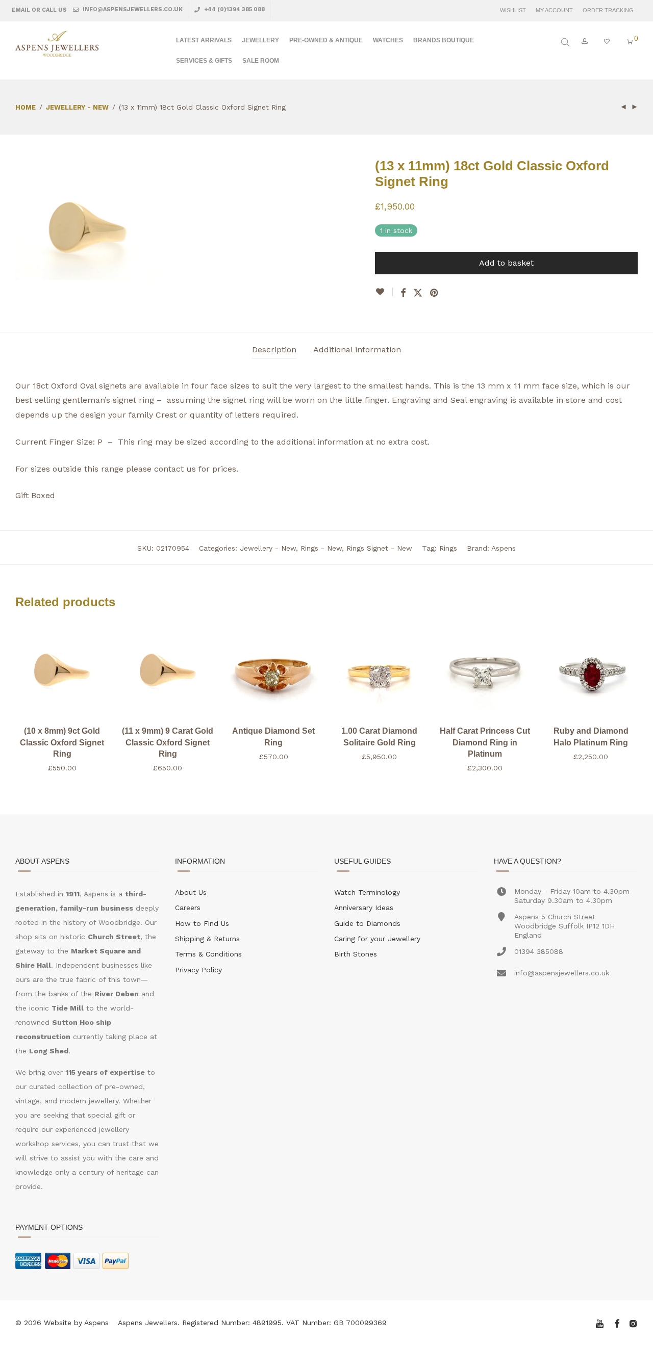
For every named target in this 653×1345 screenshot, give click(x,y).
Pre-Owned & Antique (326, 40)
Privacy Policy (198, 970)
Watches (388, 40)
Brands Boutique (443, 40)
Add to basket (506, 263)
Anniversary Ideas (363, 907)
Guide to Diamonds (367, 923)
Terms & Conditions (208, 954)
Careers (187, 907)
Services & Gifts (204, 60)
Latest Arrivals (204, 40)
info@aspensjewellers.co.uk (132, 9)
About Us (191, 892)
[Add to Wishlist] (384, 292)
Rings (448, 548)
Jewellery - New (77, 107)
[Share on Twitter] (417, 293)
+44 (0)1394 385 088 (234, 9)
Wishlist (513, 10)
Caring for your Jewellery (377, 939)
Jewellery (260, 40)
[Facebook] (616, 1322)
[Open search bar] (566, 42)
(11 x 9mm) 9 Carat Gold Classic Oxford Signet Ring (167, 742)
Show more (62, 768)
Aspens (503, 548)
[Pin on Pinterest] (434, 293)
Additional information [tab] (357, 349)
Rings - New (321, 548)
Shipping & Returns (207, 939)
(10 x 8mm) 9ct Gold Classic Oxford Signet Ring (62, 742)
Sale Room (260, 60)
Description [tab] (274, 349)
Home (25, 107)
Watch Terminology (367, 892)
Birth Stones (355, 954)
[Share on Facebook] (403, 293)
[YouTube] (600, 1322)
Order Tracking (608, 10)
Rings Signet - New (379, 548)
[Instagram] (633, 1322)
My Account (554, 10)
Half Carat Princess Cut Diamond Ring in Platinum (485, 742)
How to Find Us (202, 923)
